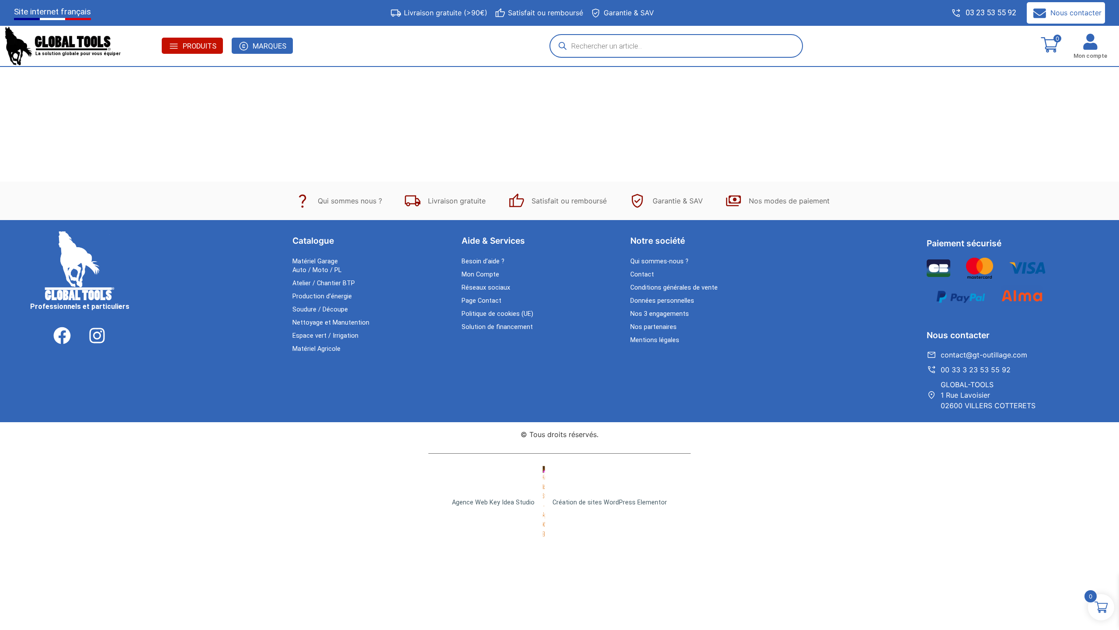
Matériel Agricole (316, 349)
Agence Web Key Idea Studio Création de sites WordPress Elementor (559, 502)
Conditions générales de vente (674, 287)
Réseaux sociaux (486, 287)
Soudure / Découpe (320, 309)
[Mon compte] (1090, 42)
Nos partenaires (653, 327)
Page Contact (481, 300)
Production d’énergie (322, 296)
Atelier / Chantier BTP (323, 283)
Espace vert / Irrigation (325, 336)
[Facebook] (62, 335)
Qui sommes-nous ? (659, 261)
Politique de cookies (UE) (497, 314)
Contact (642, 274)
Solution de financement (497, 327)
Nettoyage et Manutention (330, 322)
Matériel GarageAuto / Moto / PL (316, 266)
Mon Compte (480, 274)
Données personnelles (662, 300)
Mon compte (1090, 55)
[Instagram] (97, 335)
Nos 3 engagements (659, 314)
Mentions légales (654, 340)
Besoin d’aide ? (483, 261)
